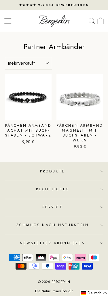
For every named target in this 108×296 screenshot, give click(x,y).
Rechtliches (52, 189)
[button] (94, 293)
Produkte (52, 171)
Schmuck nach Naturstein (52, 224)
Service (52, 207)
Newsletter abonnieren (52, 243)
